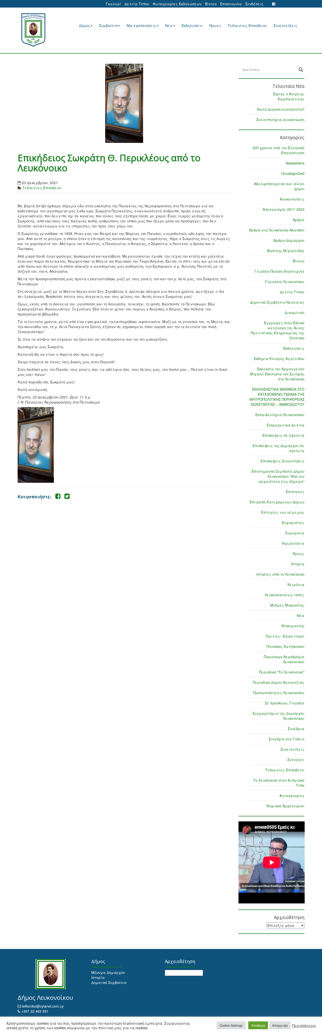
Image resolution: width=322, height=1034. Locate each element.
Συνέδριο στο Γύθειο (286, 738)
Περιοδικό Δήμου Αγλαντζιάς (278, 682)
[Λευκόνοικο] (40, 30)
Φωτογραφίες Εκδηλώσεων (177, 3)
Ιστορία (297, 563)
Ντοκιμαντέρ (292, 625)
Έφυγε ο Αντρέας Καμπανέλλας (288, 96)
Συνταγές (295, 759)
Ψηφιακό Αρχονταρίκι (285, 805)
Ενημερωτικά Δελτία (285, 424)
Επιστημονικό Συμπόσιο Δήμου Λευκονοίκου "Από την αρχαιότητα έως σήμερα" (278, 476)
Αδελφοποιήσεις (141, 25)
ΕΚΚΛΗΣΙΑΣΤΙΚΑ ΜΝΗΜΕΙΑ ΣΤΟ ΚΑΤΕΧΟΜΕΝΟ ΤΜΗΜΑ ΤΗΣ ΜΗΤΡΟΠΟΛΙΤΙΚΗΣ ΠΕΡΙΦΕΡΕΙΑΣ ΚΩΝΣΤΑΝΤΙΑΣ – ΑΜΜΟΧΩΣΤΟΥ (277, 397)
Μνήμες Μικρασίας (287, 605)
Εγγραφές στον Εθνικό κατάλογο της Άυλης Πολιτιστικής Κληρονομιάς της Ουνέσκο (277, 330)
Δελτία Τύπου (137, 3)
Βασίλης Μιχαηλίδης (285, 250)
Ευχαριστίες (293, 522)
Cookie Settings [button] (231, 1025)
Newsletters (295, 163)
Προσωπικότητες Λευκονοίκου (278, 692)
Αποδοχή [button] (258, 1025)
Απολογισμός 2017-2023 (283, 209)
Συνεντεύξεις (285, 25)
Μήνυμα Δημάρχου (108, 972)
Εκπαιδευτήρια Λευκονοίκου (279, 414)
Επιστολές (295, 491)
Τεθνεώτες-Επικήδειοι (247, 25)
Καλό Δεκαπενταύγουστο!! (280, 109)
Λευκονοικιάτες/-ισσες (284, 594)
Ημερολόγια (293, 543)
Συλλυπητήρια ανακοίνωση (280, 119)
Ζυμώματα (294, 532)
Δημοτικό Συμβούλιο (109, 982)
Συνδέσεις (254, 3)
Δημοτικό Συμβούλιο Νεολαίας (277, 302)
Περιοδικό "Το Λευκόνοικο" (281, 671)
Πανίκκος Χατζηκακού (285, 646)
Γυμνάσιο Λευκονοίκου (284, 281)
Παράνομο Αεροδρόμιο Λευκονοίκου (284, 659)
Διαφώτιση (294, 312)
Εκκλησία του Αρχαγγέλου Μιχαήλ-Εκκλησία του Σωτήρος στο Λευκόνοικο (277, 373)
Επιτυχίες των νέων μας (282, 512)
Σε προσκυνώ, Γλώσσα (284, 702)
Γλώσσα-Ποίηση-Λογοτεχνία (279, 271)
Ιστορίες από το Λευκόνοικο (280, 574)
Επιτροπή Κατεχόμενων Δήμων (277, 501)
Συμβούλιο (108, 25)
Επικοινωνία (231, 3)
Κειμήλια (296, 584)
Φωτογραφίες (291, 795)
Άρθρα (298, 219)
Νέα (169, 25)
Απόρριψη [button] (280, 1025)
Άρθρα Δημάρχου (288, 240)
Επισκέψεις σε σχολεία (283, 435)
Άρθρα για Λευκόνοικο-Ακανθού (276, 229)
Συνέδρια (296, 728)
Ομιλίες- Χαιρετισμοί (285, 636)
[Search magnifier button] (300, 69)
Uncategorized (292, 173)
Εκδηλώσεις (192, 25)
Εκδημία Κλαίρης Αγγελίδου (279, 358)
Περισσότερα (304, 1025)
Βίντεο (211, 3)
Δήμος (84, 25)
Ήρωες (215, 25)
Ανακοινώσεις (292, 199)
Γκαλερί (113, 3)
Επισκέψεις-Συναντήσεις (282, 460)
